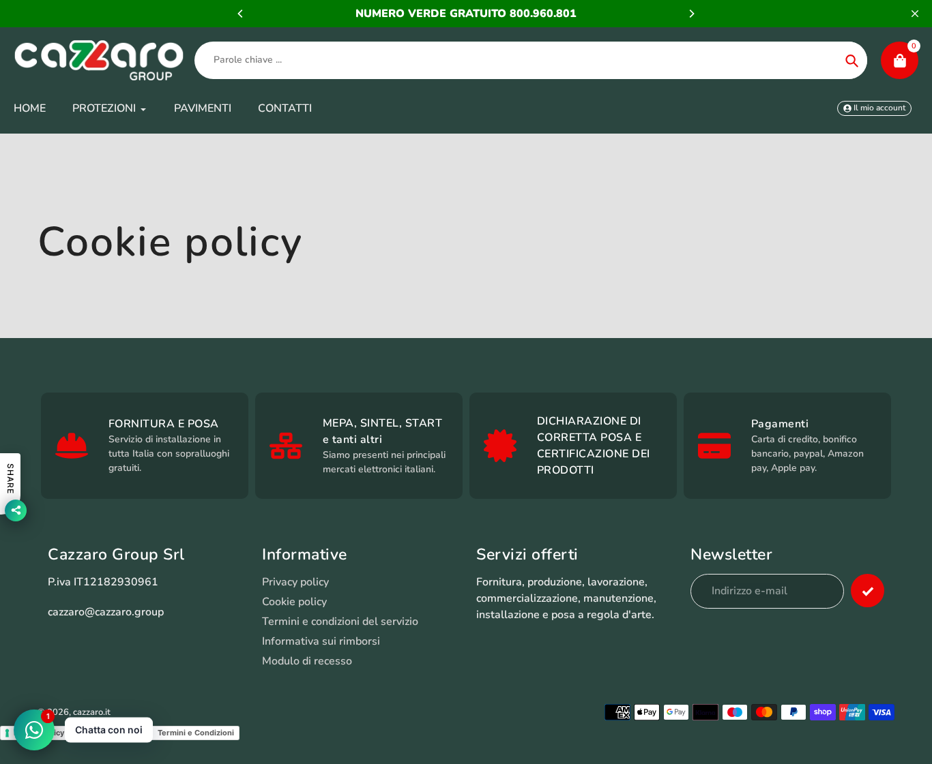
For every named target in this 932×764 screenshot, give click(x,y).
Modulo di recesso (307, 661)
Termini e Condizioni (196, 732)
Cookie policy (294, 601)
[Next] (691, 13)
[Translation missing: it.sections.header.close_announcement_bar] (915, 13)
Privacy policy (295, 582)
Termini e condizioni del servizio (340, 621)
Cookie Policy (111, 732)
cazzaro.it (92, 712)
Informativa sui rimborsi (321, 641)
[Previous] (241, 13)
